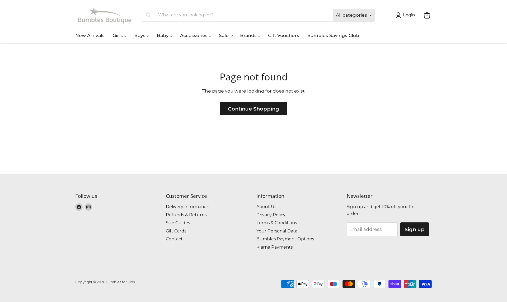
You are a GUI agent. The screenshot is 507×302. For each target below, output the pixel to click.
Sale (224, 35)
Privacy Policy (270, 214)
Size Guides (178, 222)
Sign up (415, 229)
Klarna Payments (274, 247)
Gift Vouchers (283, 35)
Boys (140, 35)
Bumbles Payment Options (285, 238)
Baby (163, 35)
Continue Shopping (253, 109)
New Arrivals (90, 35)
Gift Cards (176, 231)
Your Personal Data (276, 231)
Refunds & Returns (186, 214)
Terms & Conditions (276, 222)
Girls (118, 35)
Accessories (194, 35)
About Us (266, 206)
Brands (249, 35)
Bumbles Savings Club (333, 35)
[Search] (148, 15)
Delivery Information (187, 206)
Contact (174, 238)
